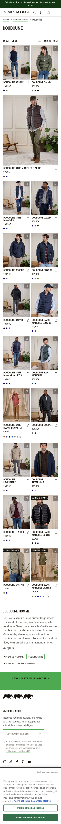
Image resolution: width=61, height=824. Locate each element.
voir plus (8, 648)
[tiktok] (11, 762)
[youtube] (29, 762)
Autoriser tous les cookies (30, 817)
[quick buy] (27, 83)
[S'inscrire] (40, 734)
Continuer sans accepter (47, 772)
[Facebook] (17, 762)
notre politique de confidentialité (32, 800)
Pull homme (35, 656)
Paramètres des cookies (30, 807)
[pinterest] (23, 762)
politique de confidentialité (18, 751)
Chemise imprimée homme (19, 663)
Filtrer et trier (50, 40)
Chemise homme (14, 656)
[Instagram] (5, 762)
